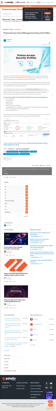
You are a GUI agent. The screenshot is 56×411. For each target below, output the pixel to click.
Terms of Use (20, 388)
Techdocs (33, 397)
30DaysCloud (7, 212)
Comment (6, 173)
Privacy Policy (36, 405)
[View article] (16, 239)
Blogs (13, 19)
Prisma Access (11, 148)
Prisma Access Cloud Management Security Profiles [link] (15, 21)
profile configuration (25, 154)
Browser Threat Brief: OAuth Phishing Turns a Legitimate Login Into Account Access (13, 325)
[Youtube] (51, 383)
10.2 (5, 192)
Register (38, 2)
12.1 (5, 197)
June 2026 (6, 364)
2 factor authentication (9, 200)
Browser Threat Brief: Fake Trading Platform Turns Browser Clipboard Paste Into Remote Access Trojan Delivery (42, 254)
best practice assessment (12, 151)
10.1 (5, 189)
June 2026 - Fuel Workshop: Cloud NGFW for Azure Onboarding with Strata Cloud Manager (13, 344)
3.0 (5, 209)
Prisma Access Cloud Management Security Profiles (26, 33)
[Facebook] (51, 387)
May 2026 (6, 367)
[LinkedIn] (46, 387)
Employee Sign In (50, 2)
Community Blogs (21, 19)
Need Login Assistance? (47, 19)
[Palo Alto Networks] (9, 378)
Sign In (43, 2)
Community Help (35, 388)
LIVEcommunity (6, 19)
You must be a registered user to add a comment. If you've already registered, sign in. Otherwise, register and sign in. (26, 170)
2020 (6, 203)
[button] (50, 401)
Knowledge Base (35, 394)
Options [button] (49, 43)
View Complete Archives (9, 370)
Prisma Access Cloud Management (39, 97)
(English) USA (32, 2)
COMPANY (5, 383)
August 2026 (6, 358)
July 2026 (6, 361)
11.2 (5, 195)
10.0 (5, 186)
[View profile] (5, 251)
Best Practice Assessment (32, 89)
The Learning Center (36, 391)
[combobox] (22, 13)
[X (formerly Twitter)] (46, 383)
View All (5, 350)
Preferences (50, 408)
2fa (5, 206)
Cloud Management (24, 151)
